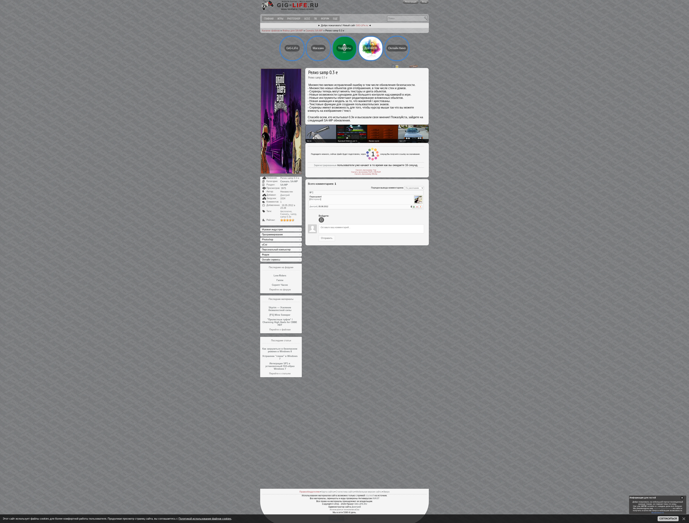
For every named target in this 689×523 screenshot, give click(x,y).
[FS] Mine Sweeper (279, 315)
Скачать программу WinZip (366, 172)
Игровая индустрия (272, 229)
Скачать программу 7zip (366, 168)
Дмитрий (285, 195)
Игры (280, 18)
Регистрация (410, 2)
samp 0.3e (285, 216)
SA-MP (284, 184)
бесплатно (286, 211)
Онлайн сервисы (271, 259)
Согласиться (668, 518)
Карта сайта (327, 492)
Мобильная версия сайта (369, 492)
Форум (325, 18)
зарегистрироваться (663, 508)
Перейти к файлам (280, 329)
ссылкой (369, 495)
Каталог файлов (271, 30)
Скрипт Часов (280, 285)
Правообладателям (309, 492)
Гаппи (279, 280)
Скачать (284, 214)
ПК (315, 18)
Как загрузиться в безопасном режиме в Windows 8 (279, 350)
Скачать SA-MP (314, 30)
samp (293, 214)
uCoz (307, 18)
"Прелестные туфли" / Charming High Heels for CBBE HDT (280, 322)
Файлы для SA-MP (292, 30)
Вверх (386, 492)
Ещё (335, 18)
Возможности (657, 513)
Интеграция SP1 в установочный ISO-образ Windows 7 (279, 366)
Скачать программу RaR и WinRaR (366, 170)
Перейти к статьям (280, 373)
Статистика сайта (345, 492)
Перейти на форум (280, 289)
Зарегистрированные (325, 163)
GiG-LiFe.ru (362, 25)
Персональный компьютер (276, 249)
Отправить (326, 235)
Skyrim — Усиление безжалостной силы (279, 309)
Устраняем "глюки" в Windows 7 (279, 357)
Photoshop (293, 18)
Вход (424, 2)
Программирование (272, 234)
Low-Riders (280, 275)
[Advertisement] (281, 433)
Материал (315, 197)
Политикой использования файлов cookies (205, 518)
